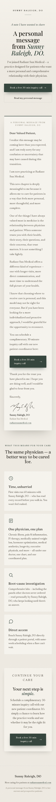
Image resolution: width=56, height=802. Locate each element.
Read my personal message (28, 98)
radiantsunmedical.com (20, 423)
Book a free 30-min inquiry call (28, 88)
